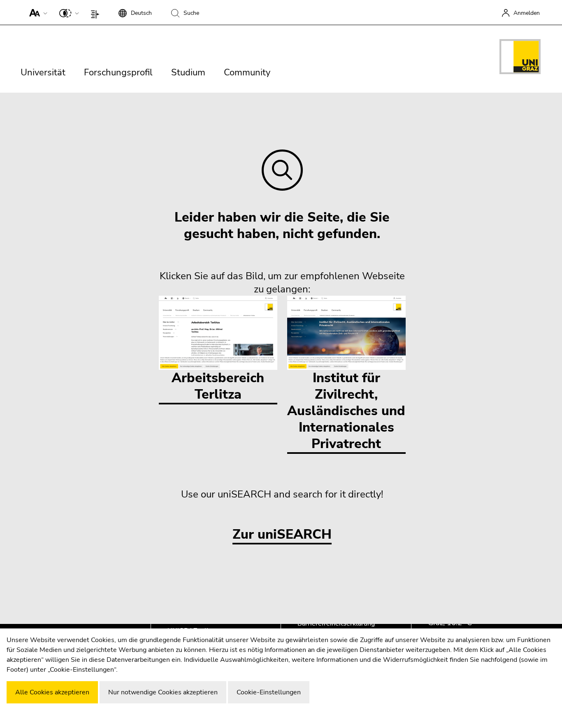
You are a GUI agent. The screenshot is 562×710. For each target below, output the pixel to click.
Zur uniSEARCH (282, 534)
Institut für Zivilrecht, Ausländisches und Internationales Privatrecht (346, 411)
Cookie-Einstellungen (269, 692)
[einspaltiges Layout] (97, 12)
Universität (43, 72)
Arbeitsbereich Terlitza (218, 386)
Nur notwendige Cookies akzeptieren (163, 692)
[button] (36, 12)
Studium (188, 72)
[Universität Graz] (520, 58)
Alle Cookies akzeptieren (52, 692)
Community (247, 72)
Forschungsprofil (118, 72)
